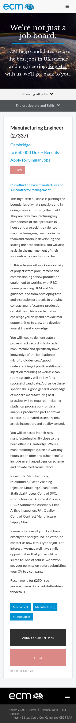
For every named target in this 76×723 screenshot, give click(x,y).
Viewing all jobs (35, 94)
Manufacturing (45, 607)
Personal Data (49, 709)
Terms (33, 709)
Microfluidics (21, 616)
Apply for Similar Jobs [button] (38, 637)
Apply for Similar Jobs (30, 159)
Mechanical (20, 607)
